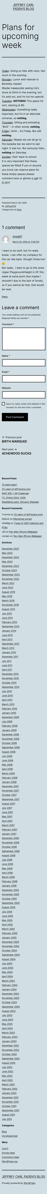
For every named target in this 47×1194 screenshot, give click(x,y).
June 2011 (7, 665)
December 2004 (10, 942)
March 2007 (8, 825)
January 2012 (9, 652)
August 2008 (8, 751)
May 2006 (7, 868)
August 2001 (8, 1114)
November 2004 (10, 946)
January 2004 (9, 989)
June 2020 (7, 587)
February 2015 (9, 622)
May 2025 (7, 553)
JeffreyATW (10, 206)
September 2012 (10, 643)
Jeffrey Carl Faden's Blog (23, 1176)
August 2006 (8, 855)
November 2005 (10, 894)
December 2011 (10, 656)
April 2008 (7, 769)
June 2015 (7, 618)
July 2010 (7, 691)
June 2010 (7, 695)
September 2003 (11, 1006)
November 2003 (10, 998)
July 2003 (7, 1015)
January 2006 (9, 885)
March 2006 (8, 877)
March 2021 (8, 583)
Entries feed (8, 1153)
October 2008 (9, 743)
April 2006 (7, 872)
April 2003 (7, 1028)
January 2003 (9, 1041)
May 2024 (7, 561)
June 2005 (7, 916)
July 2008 (7, 756)
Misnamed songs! (22, 519)
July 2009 (7, 721)
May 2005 (7, 920)
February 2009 (9, 725)
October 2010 (9, 682)
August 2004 (9, 959)
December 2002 (10, 1045)
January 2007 (9, 834)
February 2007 (9, 829)
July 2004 (7, 963)
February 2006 (9, 881)
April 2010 (7, 700)
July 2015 (7, 613)
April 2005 (7, 924)
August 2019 (8, 592)
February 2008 (9, 777)
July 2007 (7, 808)
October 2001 (9, 1106)
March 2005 (8, 929)
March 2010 (8, 704)
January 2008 (9, 782)
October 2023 (9, 570)
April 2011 (7, 669)
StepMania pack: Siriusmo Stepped (20, 502)
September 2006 (11, 851)
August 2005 (8, 907)
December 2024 (10, 557)
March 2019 (8, 600)
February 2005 (9, 933)
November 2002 (10, 1050)
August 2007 (8, 803)
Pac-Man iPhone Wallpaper (23, 531)
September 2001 (10, 1110)
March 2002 (8, 1084)
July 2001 (7, 1119)
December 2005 (10, 890)
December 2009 (10, 717)
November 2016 (10, 605)
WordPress (29, 1183)
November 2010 (10, 678)
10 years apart (9, 484)
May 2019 (7, 596)
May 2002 (7, 1076)
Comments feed (10, 1157)
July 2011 (7, 661)
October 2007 (9, 795)
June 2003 (7, 1019)
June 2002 (7, 1071)
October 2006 (9, 847)
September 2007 (11, 799)
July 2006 (7, 859)
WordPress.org (10, 1161)
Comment (8, 324)
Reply (5, 296)
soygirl (17, 236)
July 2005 (7, 911)
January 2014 (9, 630)
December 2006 (10, 838)
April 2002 (7, 1080)
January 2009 (9, 730)
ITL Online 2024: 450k (14, 497)
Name (6, 356)
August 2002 (8, 1063)
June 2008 (7, 760)
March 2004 (8, 981)
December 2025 (10, 548)
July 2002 (7, 1067)
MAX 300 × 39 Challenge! (15, 493)
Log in (5, 1148)
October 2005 (9, 898)
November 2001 (10, 1101)
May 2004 (7, 972)
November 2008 (10, 738)
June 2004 (7, 967)
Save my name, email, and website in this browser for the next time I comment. (25, 405)
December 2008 (10, 734)
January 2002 (9, 1093)
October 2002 (9, 1054)
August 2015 (8, 609)
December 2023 (10, 566)
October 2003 (9, 1002)
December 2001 (10, 1097)
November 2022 (10, 579)
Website (6, 388)
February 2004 (10, 985)
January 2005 (9, 937)
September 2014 (10, 626)
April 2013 (7, 639)
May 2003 (7, 1024)
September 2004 (11, 954)
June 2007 (7, 812)
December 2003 (10, 993)
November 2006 (10, 842)
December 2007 (10, 786)
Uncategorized (10, 1136)
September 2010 (10, 687)
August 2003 (8, 1011)
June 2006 (7, 864)
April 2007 (7, 821)
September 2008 (11, 747)
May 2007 (7, 816)
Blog (19, 209)
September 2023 (11, 574)
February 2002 (9, 1088)
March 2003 (8, 1032)
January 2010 (9, 713)
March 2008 (8, 773)
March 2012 (8, 648)
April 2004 (7, 976)
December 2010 (10, 674)
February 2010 (9, 708)
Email (5, 372)
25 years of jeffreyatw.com (16, 489)
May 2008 (7, 764)
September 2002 (11, 1058)
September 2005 (11, 903)
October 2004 (9, 950)
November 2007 (10, 790)
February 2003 (9, 1037)
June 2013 (7, 635)
